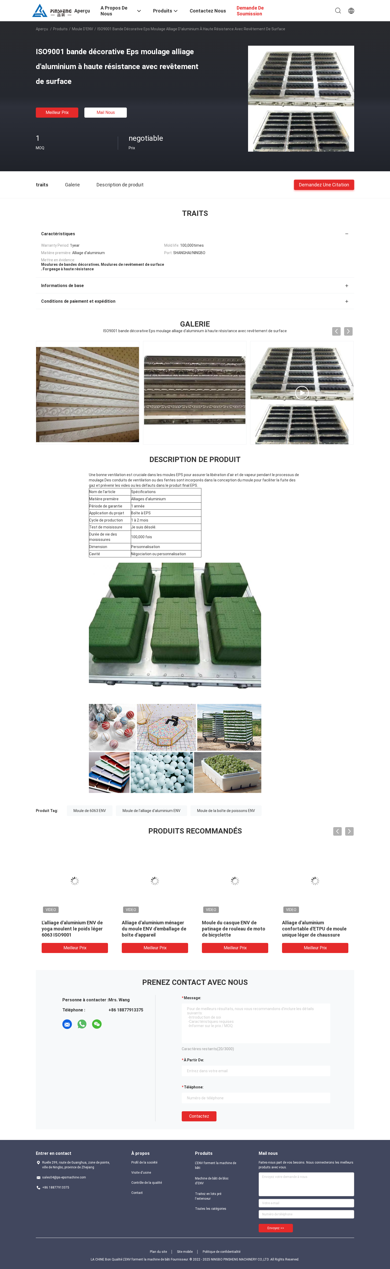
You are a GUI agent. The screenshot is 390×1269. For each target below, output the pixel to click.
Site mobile (185, 1252)
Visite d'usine (141, 1172)
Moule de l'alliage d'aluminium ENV (151, 811)
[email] (67, 1024)
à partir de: (194, 1060)
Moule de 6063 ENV (89, 811)
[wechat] (97, 1024)
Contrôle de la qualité (146, 1183)
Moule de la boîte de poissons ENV (226, 811)
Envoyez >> (275, 1228)
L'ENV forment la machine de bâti (215, 1165)
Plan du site (158, 1252)
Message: (192, 998)
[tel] (111, 1024)
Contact (137, 1193)
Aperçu (42, 29)
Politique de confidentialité (221, 1252)
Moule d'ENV (82, 29)
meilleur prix (57, 112)
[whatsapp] (82, 1024)
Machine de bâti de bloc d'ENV (211, 1181)
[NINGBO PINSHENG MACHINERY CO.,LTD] (51, 10)
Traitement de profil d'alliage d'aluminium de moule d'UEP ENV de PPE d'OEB (73, 929)
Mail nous (106, 112)
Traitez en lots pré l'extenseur (208, 1196)
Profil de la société (144, 1162)
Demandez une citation (324, 184)
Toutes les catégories (210, 1209)
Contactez (199, 1116)
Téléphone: (193, 1087)
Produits (60, 29)
